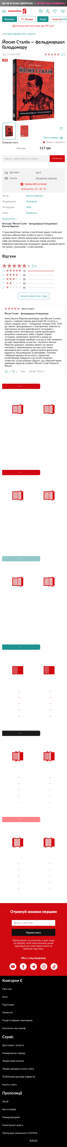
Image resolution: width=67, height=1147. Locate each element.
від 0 (38, 172)
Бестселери (9, 1109)
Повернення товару (13, 1053)
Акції (5, 1101)
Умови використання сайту (18, 1068)
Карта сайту (9, 1084)
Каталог (9, 19)
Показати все (9, 218)
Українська (31, 213)
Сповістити (57, 158)
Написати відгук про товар (33, 296)
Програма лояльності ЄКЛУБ (19, 1132)
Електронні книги (12, 1124)
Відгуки (9, 256)
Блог (5, 996)
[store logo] (21, 11)
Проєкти (7, 1012)
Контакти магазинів (14, 1028)
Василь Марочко (34, 195)
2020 (28, 207)
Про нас (7, 988)
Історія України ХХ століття (20, 33)
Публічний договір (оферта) (18, 1076)
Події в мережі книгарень (17, 1020)
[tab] (33, 256)
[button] (9, 131)
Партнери (8, 1004)
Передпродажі (11, 1117)
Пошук (29, 19)
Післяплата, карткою (46, 178)
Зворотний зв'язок (13, 1060)
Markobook (31, 201)
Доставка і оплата (13, 1045)
